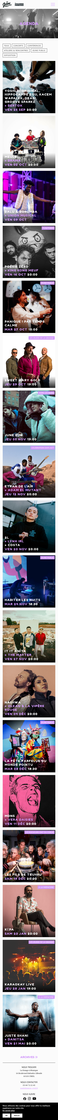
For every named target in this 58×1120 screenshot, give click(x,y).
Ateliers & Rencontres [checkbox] (16, 50)
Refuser (17, 1116)
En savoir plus (9, 1110)
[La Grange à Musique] (7, 4)
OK (6, 1116)
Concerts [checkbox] (18, 45)
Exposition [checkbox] (10, 55)
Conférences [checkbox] (34, 45)
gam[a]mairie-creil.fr (29, 1088)
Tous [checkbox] (6, 45)
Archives (27, 1057)
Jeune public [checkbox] (39, 50)
